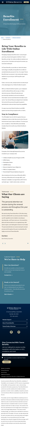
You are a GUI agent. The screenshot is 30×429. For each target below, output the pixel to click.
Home (2, 37)
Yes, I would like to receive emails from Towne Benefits (15, 358)
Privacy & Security (5, 370)
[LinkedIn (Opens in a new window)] (18, 332)
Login (26, 2)
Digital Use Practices (5, 374)
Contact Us (7, 275)
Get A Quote (8, 294)
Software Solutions (16, 37)
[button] (3, 243)
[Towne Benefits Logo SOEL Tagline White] (14, 308)
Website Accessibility (5, 368)
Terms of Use (4, 372)
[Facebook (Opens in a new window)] (11, 332)
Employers (8, 37)
